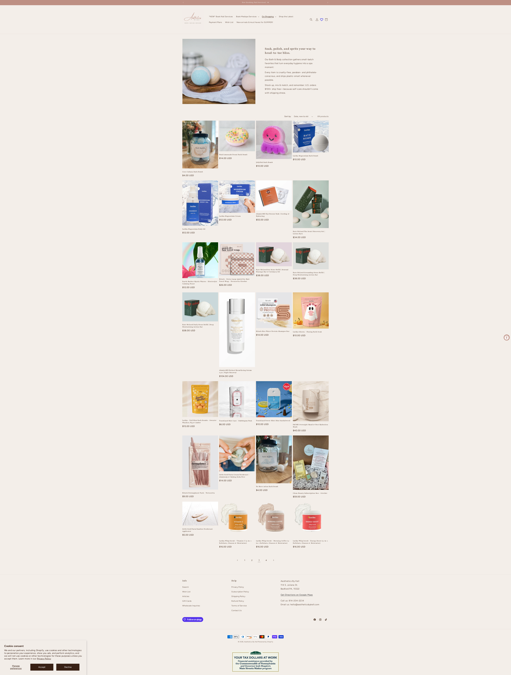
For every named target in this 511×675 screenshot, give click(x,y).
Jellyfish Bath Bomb (264, 162)
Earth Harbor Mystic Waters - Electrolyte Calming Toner (199, 282)
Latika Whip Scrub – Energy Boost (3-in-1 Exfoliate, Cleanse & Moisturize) (310, 542)
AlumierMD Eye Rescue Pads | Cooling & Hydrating (272, 215)
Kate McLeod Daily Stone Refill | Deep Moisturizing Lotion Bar (198, 326)
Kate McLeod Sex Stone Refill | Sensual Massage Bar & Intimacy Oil (272, 271)
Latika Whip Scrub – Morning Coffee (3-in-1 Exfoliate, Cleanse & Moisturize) (273, 542)
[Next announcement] (328, 2)
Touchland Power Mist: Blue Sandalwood (273, 421)
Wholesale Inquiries (191, 606)
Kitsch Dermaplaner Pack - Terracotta (198, 493)
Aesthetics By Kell (251, 642)
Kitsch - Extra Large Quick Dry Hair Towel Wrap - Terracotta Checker (234, 280)
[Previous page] (237, 560)
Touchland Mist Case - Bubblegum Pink (235, 421)
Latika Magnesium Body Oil (193, 229)
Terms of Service (239, 606)
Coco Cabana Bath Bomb (192, 172)
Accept (41, 667)
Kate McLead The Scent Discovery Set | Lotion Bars (309, 232)
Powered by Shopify (265, 642)
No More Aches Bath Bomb (267, 486)
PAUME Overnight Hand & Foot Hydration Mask (310, 426)
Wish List (186, 592)
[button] (247, 16)
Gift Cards (187, 601)
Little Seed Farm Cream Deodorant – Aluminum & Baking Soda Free (234, 476)
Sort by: (287, 116)
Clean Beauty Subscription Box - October (310, 493)
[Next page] (273, 560)
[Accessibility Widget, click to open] (507, 338)
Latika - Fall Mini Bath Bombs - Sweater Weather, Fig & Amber (199, 421)
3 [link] (259, 560)
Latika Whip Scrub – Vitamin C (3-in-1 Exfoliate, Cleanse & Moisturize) (235, 542)
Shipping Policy (238, 596)
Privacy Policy (44, 658)
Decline (68, 667)
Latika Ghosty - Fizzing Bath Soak (307, 332)
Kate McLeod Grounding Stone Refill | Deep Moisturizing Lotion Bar (308, 273)
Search (185, 587)
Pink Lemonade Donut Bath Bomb (233, 155)
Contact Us (236, 610)
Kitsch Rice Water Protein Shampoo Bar (272, 331)
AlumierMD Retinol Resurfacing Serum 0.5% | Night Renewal (235, 371)
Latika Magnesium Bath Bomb (305, 156)
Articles (185, 596)
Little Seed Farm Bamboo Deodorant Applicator (197, 530)
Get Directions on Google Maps (297, 595)
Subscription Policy (240, 592)
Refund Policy (237, 601)
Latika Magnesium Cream (230, 216)
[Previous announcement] (183, 2)
